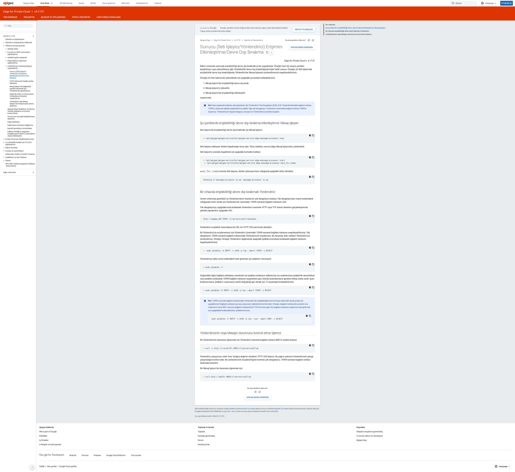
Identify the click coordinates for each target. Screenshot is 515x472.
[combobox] (463, 3)
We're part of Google (48, 432)
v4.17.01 (39, 11)
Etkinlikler (43, 436)
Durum (201, 440)
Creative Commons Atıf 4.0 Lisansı (242, 409)
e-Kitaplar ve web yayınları (50, 444)
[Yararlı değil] (313, 40)
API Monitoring (66, 3)
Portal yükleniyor (81, 17)
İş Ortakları (43, 440)
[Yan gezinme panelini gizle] (32, 467)
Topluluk (157, 3)
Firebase (97, 455)
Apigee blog (361, 440)
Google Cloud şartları (68, 466)
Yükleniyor (29, 17)
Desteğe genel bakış (206, 436)
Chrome (85, 455)
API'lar (93, 3)
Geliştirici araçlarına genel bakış (369, 432)
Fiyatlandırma (142, 3)
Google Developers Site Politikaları (208, 411)
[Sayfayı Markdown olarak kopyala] (267, 52)
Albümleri (126, 3)
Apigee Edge (28, 3)
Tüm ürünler (136, 455)
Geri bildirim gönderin (302, 47)
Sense (81, 3)
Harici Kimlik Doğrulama (109, 17)
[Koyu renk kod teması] (310, 135)
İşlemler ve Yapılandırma (53, 17)
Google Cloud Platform (116, 455)
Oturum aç (506, 3)
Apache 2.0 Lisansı (281, 409)
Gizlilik (42, 466)
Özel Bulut (45, 3)
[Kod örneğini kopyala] (313, 135)
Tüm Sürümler (10, 17)
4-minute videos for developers (369, 436)
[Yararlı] (309, 40)
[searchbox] (18, 26)
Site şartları (52, 466)
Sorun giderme (108, 3)
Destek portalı (203, 444)
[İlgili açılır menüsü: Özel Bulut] (53, 3)
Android (72, 455)
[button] (16, 36)
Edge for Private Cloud (16, 11)
